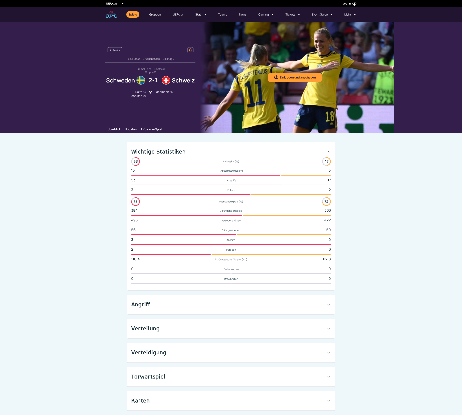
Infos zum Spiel (151, 129)
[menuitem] (134, 14)
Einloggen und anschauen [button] (298, 77)
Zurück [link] (116, 50)
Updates (131, 129)
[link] (133, 14)
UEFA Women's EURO (111, 14)
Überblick (114, 129)
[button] (200, 14)
